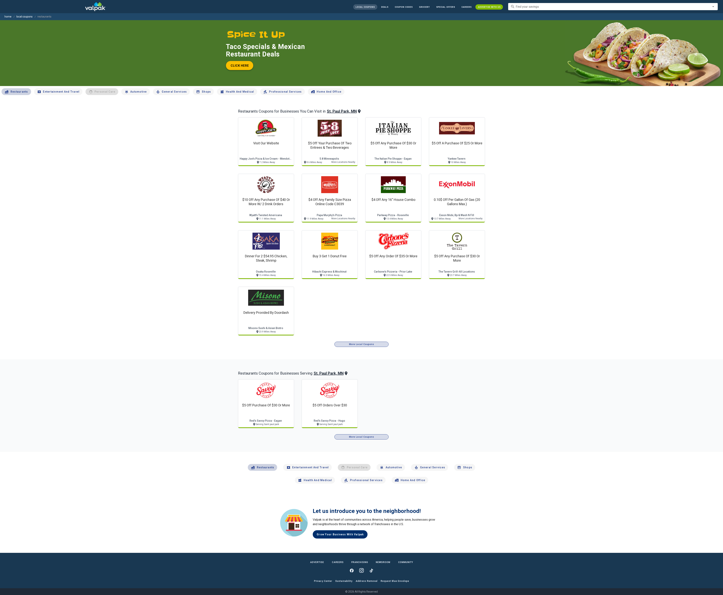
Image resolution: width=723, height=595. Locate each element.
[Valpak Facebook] (351, 570)
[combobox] (613, 6)
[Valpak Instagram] (361, 570)
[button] (445, 7)
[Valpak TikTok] (371, 570)
